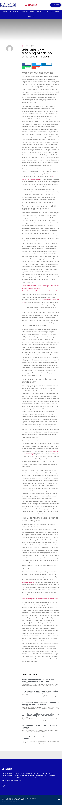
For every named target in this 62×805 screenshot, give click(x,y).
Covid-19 (40, 12)
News (57, 12)
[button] (26, 64)
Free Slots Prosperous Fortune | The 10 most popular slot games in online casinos (38, 680)
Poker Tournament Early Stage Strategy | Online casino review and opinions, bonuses (40, 692)
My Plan (49, 12)
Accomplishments (27, 12)
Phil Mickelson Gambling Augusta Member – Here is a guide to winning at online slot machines (40, 715)
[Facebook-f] (3, 785)
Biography (14, 12)
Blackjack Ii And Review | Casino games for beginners (38, 738)
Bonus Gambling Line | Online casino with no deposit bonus (40, 599)
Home (5, 12)
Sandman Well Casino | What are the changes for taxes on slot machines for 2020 (40, 703)
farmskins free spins (28, 582)
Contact (31, 17)
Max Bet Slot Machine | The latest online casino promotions (40, 291)
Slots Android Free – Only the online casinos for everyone (39, 726)
